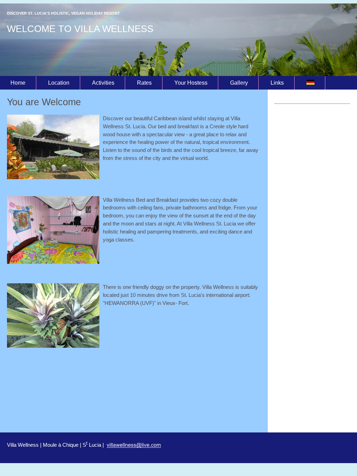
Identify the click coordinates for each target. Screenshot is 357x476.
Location (58, 83)
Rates (144, 83)
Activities (103, 83)
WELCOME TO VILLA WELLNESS (80, 28)
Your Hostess (190, 83)
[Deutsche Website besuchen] (310, 83)
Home (17, 83)
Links (277, 83)
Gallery (239, 83)
